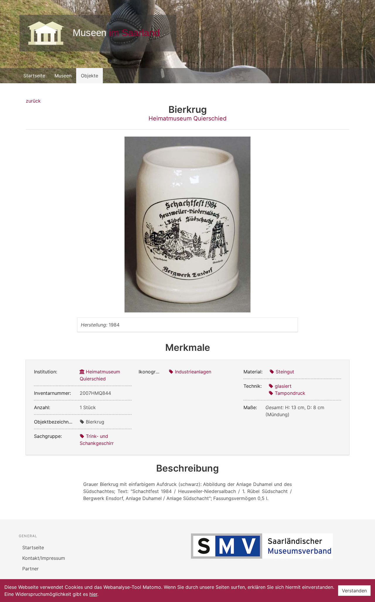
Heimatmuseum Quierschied (187, 118)
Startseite (34, 76)
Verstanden (354, 591)
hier (93, 594)
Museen (62, 76)
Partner (30, 569)
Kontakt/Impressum (43, 558)
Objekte (89, 76)
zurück (33, 101)
